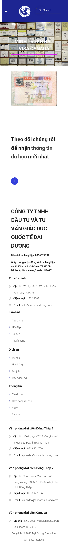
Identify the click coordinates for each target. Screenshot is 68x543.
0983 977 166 (35, 493)
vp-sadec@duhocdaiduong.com (40, 455)
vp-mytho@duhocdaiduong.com (40, 500)
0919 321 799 (35, 448)
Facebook (14, 181)
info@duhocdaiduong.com (37, 305)
